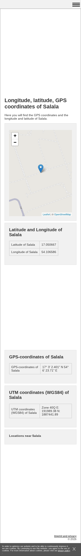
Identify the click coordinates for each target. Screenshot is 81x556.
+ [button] (15, 135)
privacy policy (64, 551)
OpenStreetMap (62, 214)
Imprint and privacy (65, 536)
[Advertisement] (40, 53)
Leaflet (46, 214)
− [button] (15, 142)
